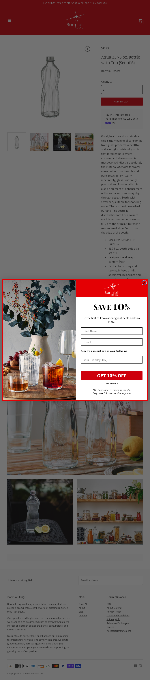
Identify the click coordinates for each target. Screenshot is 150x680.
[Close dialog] (144, 283)
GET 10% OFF (111, 375)
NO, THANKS (112, 383)
